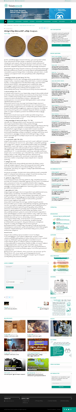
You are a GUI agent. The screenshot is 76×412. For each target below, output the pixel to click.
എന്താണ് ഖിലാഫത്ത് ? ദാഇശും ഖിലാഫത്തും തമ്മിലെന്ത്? (35, 355)
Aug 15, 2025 (59, 160)
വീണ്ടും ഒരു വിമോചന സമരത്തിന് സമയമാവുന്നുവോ (59, 162)
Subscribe (61, 387)
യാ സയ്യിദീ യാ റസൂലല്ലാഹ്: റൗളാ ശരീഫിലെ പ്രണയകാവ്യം (60, 180)
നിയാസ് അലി (7, 373)
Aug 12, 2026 (62, 129)
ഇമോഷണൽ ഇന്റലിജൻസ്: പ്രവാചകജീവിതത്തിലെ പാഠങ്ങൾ (59, 174)
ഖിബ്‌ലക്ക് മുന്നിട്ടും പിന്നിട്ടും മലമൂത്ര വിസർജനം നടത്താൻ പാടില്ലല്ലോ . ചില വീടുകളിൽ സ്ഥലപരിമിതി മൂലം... (61, 85)
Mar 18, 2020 (14, 353)
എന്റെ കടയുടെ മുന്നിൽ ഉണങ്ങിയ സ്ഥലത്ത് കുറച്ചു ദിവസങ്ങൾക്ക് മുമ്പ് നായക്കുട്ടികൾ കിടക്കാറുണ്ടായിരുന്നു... (61, 68)
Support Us (26, 401)
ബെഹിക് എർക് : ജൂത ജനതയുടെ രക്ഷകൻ (14, 374)
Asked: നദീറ (54, 65)
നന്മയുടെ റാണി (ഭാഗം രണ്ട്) (11, 336)
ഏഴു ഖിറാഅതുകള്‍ (44, 309)
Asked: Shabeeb (55, 105)
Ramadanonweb (47, 21)
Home (5, 25)
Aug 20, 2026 (62, 98)
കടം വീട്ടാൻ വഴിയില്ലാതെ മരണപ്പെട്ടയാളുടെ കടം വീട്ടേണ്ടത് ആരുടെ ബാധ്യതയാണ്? (60, 101)
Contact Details (52, 401)
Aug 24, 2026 (61, 65)
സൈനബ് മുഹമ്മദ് (55, 178)
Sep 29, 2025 (63, 172)
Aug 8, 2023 (39, 372)
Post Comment (10, 287)
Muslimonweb (39, 21)
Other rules (8, 359)
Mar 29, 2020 (14, 334)
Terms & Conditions (51, 409)
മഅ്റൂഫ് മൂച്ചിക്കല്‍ (55, 172)
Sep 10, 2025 (63, 178)
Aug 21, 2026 (65, 89)
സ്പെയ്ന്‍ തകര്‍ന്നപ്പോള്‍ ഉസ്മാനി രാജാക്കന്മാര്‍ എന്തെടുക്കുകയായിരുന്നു (36, 375)
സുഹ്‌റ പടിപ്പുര (7, 33)
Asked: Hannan (55, 98)
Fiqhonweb (25, 21)
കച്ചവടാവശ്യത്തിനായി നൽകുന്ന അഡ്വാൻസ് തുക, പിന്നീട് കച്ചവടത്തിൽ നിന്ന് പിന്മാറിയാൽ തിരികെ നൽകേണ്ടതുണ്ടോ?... (61, 60)
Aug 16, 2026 (63, 105)
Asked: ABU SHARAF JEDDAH (58, 81)
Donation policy (65, 401)
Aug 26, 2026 (65, 56)
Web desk (6, 307)
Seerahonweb (18, 21)
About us (25, 402)
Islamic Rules (15, 25)
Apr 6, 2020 (37, 334)
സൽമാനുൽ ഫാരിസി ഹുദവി (57, 190)
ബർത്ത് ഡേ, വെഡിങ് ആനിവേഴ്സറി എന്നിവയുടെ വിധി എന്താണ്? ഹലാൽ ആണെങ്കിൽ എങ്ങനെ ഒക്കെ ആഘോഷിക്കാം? (61, 124)
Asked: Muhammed (55, 121)
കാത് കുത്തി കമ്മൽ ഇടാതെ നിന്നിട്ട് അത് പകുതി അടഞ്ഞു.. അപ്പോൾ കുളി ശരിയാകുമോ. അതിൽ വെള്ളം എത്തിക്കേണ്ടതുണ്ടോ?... (60, 93)
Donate (59, 409)
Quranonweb (11, 21)
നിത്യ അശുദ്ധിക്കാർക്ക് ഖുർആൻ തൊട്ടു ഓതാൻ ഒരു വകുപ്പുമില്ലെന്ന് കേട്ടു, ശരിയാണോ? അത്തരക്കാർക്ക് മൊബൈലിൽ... (61, 109)
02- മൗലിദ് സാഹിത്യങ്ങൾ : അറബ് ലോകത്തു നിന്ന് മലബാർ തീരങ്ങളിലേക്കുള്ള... (60, 193)
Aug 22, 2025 (63, 197)
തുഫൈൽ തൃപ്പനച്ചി (31, 373)
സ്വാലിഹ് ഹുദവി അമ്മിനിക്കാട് (33, 353)
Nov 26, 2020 (44, 353)
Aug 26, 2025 (67, 189)
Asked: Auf (54, 72)
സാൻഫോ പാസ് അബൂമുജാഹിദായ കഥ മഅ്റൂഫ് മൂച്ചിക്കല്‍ (60, 199)
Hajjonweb (54, 21)
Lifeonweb (32, 21)
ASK (61, 45)
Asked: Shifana (55, 130)
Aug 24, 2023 (14, 372)
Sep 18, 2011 (46, 307)
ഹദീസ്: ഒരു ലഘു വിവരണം (10, 309)
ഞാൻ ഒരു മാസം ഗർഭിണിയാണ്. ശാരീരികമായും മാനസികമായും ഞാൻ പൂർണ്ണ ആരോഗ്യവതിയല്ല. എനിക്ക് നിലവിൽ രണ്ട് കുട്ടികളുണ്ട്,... (61, 133)
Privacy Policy (39, 401)
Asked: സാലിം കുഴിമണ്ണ (57, 56)
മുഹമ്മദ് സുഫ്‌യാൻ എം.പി (57, 184)
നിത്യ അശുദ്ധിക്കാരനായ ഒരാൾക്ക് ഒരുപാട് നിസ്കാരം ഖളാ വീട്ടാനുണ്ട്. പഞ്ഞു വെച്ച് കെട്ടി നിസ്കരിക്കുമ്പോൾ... (61, 117)
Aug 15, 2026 (63, 121)
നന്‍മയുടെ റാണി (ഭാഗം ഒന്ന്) (11, 354)
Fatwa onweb (62, 21)
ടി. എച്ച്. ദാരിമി (7, 334)
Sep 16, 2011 (12, 307)
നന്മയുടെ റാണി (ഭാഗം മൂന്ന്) (34, 336)
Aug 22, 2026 (60, 72)
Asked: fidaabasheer (56, 89)
